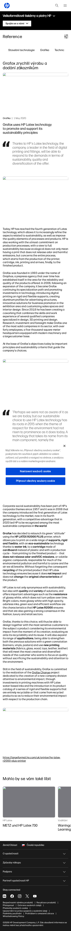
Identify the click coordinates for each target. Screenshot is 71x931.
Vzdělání (62, 820)
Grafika (44, 50)
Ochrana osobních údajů (29, 905)
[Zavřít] (64, 446)
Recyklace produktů (46, 902)
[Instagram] (19, 896)
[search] (57, 5)
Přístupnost (8, 905)
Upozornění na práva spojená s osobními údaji (25, 911)
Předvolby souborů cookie (15, 908)
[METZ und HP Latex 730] (29, 802)
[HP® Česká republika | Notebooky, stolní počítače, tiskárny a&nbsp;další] (7, 5)
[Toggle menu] (54, 16)
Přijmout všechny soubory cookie (35, 481)
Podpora (7, 871)
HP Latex (7, 820)
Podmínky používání (12, 913)
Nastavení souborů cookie (35, 471)
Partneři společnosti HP (16, 880)
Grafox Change (41, 672)
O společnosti (10, 853)
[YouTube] (35, 896)
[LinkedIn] (4, 896)
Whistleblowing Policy (13, 916)
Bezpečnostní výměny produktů (18, 902)
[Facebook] (12, 896)
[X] (27, 896)
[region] (35, 465)
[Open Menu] (65, 5)
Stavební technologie (21, 50)
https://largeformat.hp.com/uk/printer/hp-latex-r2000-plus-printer (31, 759)
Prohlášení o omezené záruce (39, 913)
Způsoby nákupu (12, 862)
